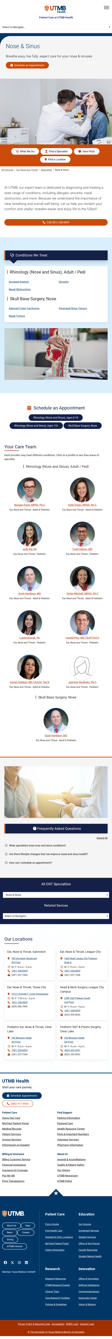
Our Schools (85, 1224)
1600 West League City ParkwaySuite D (80, 960)
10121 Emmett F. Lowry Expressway (29, 994)
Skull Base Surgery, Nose (82, 425)
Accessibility (58, 1324)
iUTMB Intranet (14, 1246)
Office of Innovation (89, 1278)
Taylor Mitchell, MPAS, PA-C (82, 593)
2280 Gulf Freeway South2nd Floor (77, 1000)
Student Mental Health (90, 1256)
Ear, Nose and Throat (27, 170)
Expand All (102, 838)
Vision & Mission (87, 1304)
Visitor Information (54, 1250)
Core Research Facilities (57, 1298)
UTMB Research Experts (57, 1285)
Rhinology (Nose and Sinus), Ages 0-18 (55, 417)
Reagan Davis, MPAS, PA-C (29, 504)
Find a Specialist (58, 151)
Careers (26, 1232)
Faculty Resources (88, 1250)
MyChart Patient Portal (57, 1243)
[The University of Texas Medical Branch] (56, 9)
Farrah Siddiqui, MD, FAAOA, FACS (29, 682)
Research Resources (55, 1278)
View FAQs (88, 151)
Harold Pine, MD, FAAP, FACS (82, 637)
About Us (11, 1225)
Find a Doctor (52, 1224)
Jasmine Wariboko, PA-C (82, 682)
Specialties (46, 170)
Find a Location (57, 159)
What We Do (27, 151)
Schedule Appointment (23, 1095)
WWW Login (72, 1324)
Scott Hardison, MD (29, 593)
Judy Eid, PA (30, 549)
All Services (7, 170)
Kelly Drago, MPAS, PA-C (82, 504)
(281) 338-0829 (20, 971)
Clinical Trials (52, 1291)
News (10, 1232)
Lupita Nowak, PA (29, 637)
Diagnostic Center (88, 1298)
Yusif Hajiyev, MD (82, 549)
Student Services (87, 1237)
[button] (106, 7)
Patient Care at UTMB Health (56, 17)
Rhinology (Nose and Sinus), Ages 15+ (36, 425)
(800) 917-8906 (19, 1103)
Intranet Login (87, 1324)
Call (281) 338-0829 (57, 222)
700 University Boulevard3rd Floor (24, 960)
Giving (10, 1239)
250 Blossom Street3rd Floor (21, 1040)
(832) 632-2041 (72, 1050)
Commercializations (89, 1291)
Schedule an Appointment (29, 65)
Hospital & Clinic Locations (59, 1237)
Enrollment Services (89, 1230)
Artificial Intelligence (89, 1285)
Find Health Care (53, 1230)
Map (28, 1225)
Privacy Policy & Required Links (34, 1324)
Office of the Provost (89, 1243)
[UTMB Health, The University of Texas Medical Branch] (13, 1214)
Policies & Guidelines (56, 1304)
